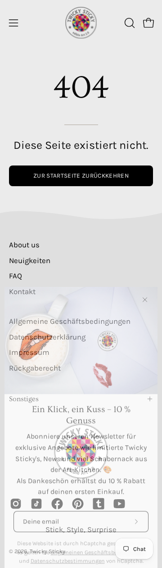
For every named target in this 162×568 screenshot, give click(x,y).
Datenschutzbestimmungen (68, 550)
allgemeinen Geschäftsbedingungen (98, 541)
